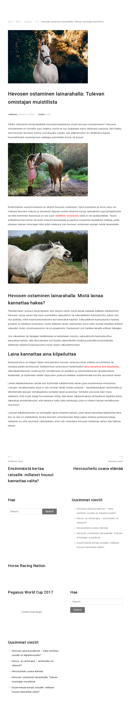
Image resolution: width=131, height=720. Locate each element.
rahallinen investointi (66, 215)
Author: (42, 114)
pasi (48, 114)
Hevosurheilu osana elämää (92, 528)
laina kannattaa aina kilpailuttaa (101, 366)
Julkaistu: (13, 114)
